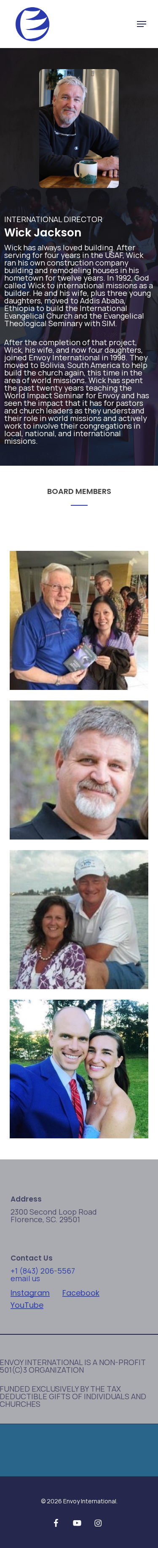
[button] (141, 24)
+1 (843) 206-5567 (43, 1271)
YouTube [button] (27, 1305)
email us (25, 1278)
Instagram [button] (30, 1293)
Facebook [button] (80, 1293)
